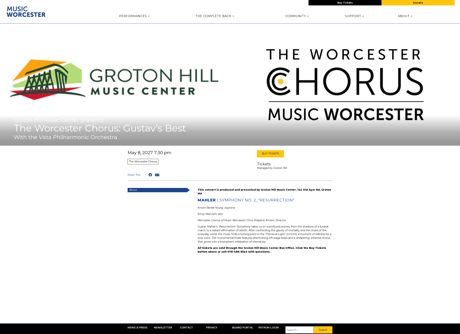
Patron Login (268, 327)
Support (353, 16)
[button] (150, 174)
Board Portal (242, 327)
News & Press (137, 327)
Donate (418, 2)
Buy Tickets (345, 2)
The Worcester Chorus (143, 161)
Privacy (211, 327)
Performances (133, 16)
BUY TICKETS (270, 153)
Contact (186, 327)
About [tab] (133, 190)
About (404, 16)
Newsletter (163, 327)
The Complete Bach (214, 16)
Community (296, 16)
